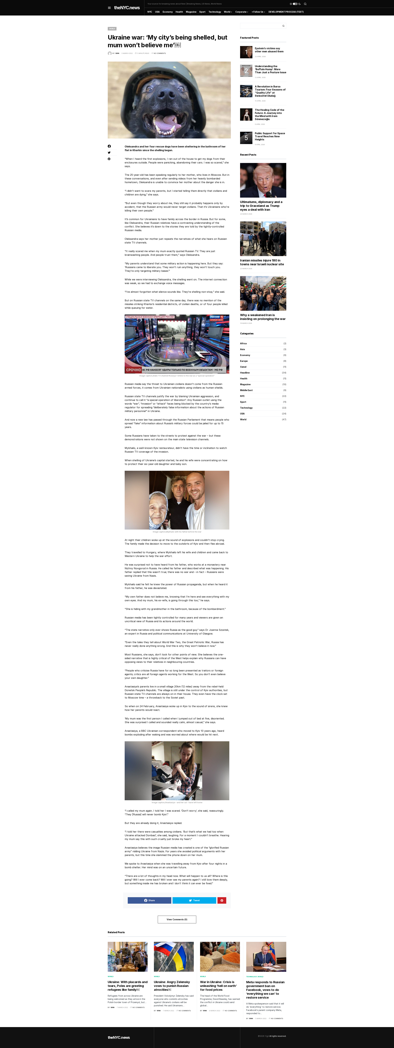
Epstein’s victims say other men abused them (269, 50)
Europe (244, 360)
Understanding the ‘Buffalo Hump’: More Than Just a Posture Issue (270, 69)
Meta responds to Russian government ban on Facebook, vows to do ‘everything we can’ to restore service (265, 989)
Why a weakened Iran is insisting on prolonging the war (262, 317)
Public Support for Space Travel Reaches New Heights (270, 136)
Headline (244, 372)
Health (243, 378)
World (112, 29)
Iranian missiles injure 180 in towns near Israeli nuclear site (262, 262)
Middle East (246, 390)
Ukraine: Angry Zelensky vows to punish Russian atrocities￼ (172, 986)
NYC (242, 396)
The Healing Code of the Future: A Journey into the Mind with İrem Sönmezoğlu (269, 114)
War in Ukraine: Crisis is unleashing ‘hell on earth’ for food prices (218, 986)
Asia (242, 349)
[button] (109, 7)
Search (283, 26)
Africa (243, 343)
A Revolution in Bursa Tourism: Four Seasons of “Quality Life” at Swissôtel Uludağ (270, 91)
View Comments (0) (177, 919)
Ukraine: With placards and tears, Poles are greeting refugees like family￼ (128, 986)
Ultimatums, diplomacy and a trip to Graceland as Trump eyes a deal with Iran (261, 205)
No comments (160, 53)
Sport (243, 401)
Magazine (245, 384)
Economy (245, 355)
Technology (246, 407)
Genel (243, 366)
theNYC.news (127, 7)
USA (242, 413)
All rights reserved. (277, 1036)
